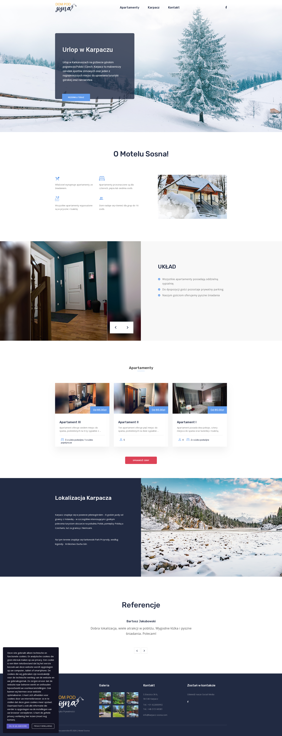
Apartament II (128, 422)
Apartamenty (129, 7)
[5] (119, 698)
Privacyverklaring (43, 726)
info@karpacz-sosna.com (155, 715)
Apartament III (70, 422)
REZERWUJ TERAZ (76, 97)
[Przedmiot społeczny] (225, 7)
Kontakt (174, 7)
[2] (119, 711)
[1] (133, 711)
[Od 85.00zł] (82, 398)
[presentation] (116, 327)
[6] (105, 698)
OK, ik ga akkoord (18, 726)
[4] (133, 698)
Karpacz (154, 7)
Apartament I (186, 422)
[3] (105, 711)
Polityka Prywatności (65, 711)
